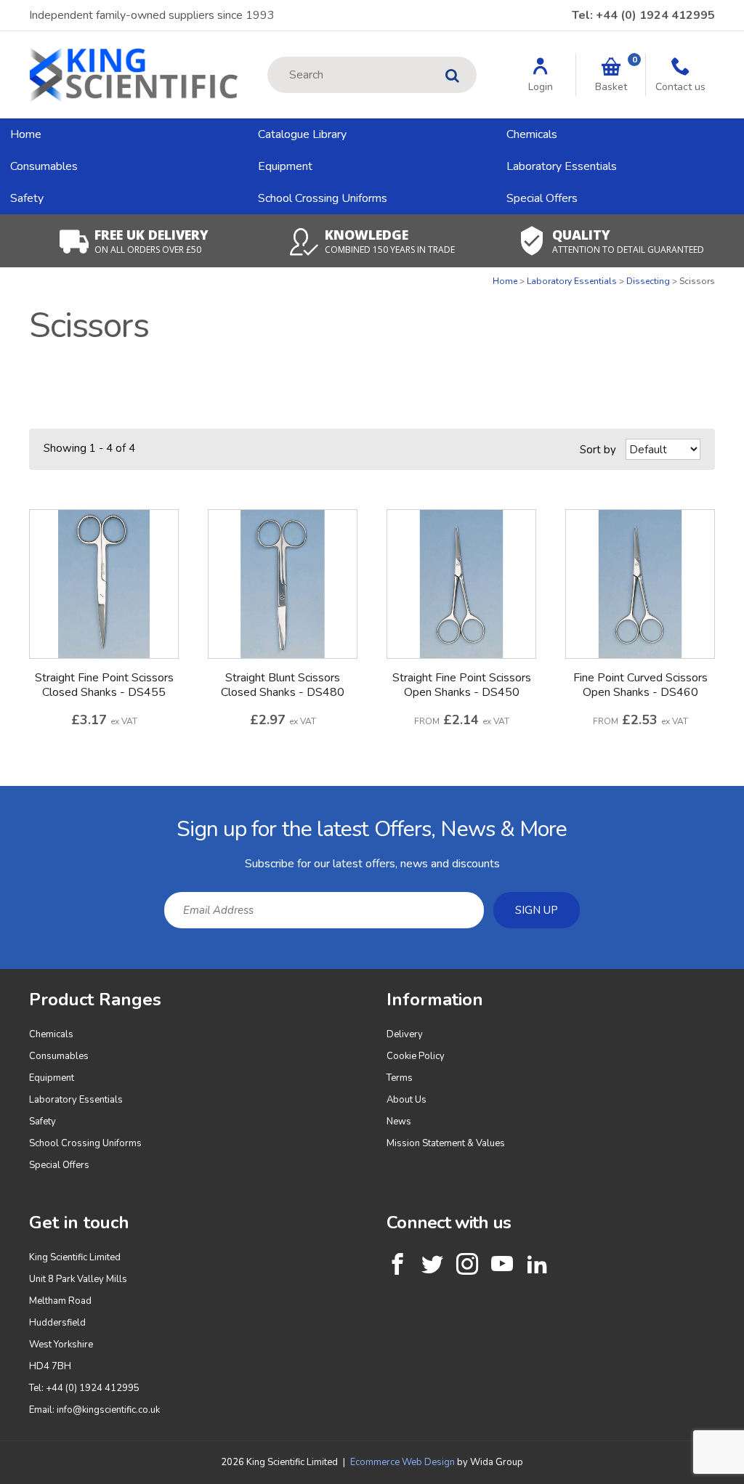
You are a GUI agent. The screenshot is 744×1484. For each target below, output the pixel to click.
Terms (400, 1077)
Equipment (285, 166)
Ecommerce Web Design (402, 1462)
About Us (406, 1099)
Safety (27, 198)
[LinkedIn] (537, 1264)
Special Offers (542, 198)
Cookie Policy (416, 1056)
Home (25, 134)
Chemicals (531, 134)
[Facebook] (397, 1264)
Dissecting (648, 281)
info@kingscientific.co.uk (108, 1409)
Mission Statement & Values (446, 1143)
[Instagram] (467, 1264)
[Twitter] (432, 1264)
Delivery (405, 1034)
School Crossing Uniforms (322, 198)
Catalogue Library (302, 134)
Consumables (44, 166)
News (399, 1121)
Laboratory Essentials (561, 166)
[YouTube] (502, 1264)
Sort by (598, 449)
